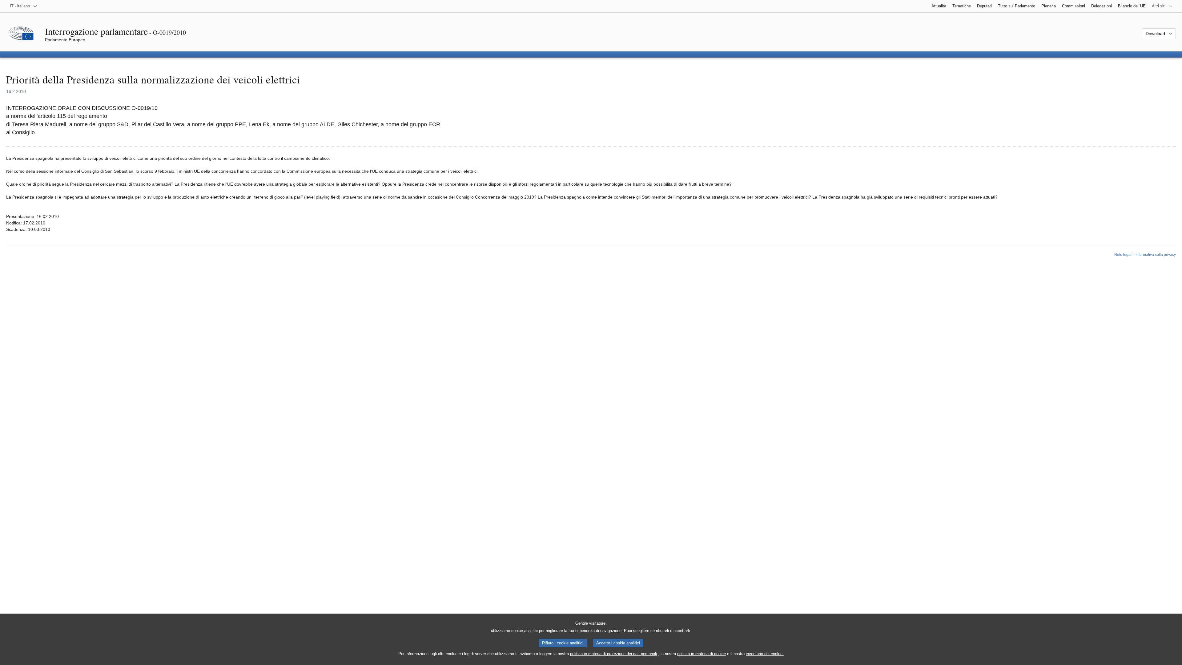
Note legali (1123, 254)
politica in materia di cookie (701, 653)
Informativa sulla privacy (1156, 254)
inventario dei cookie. (765, 653)
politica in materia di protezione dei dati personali (613, 653)
